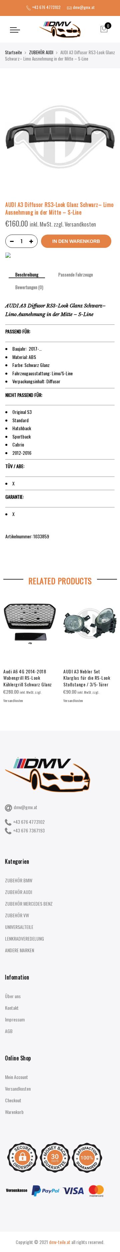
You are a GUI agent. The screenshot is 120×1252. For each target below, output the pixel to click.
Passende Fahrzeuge (75, 274)
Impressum (15, 1019)
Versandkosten (18, 1088)
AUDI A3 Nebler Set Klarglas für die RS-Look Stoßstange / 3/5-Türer (86, 678)
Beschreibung (26, 275)
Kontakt (12, 1007)
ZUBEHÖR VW (17, 915)
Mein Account (16, 1076)
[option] (30, 650)
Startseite (13, 52)
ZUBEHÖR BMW (18, 880)
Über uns (13, 995)
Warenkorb (14, 1111)
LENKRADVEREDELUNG (24, 938)
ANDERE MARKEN (19, 950)
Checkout (13, 1100)
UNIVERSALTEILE (19, 926)
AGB (9, 1030)
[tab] (26, 275)
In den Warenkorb (76, 241)
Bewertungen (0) (29, 287)
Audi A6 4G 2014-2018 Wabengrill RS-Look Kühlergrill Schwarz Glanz (27, 678)
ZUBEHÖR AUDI (41, 52)
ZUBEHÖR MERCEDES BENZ (29, 903)
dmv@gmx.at (25, 807)
